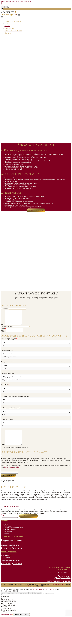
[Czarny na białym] (49, 593)
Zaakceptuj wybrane (9, 516)
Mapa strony (8, 531)
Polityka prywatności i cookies (13, 527)
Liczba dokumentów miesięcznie (11, 408)
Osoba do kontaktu (6, 326)
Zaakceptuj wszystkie (29, 516)
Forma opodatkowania (8, 373)
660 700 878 (6, 548)
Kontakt (6, 533)
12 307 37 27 (18, 564)
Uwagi (3, 444)
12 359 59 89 (18, 548)
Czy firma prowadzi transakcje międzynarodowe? (16, 396)
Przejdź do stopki (26, 1)
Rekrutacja (7, 526)
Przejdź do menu (6, 1)
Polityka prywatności (58, 584)
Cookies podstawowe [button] (10, 506)
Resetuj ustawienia (21, 614)
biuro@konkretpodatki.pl (11, 467)
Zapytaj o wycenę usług (36, 210)
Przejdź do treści (16, 1)
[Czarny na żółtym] (51, 593)
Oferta (6, 524)
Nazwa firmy (5, 308)
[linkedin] (2, 5)
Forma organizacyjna (7, 350)
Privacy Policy (37, 589)
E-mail (3, 329)
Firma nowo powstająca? (9, 339)
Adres (3, 324)
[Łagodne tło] (53, 593)
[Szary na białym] (47, 593)
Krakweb (31, 586)
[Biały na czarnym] (45, 593)
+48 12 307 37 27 (65, 576)
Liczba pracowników (7, 419)
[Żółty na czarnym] (8, 7)
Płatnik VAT (5, 385)
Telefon (3, 331)
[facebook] (1, 5)
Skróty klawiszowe (6, 614)
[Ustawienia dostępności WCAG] (2, 9)
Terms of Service (50, 589)
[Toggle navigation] (19, 15)
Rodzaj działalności (7, 362)
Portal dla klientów (10, 529)
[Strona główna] (1, 3)
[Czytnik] (6, 7)
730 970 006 (6, 564)
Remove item (68, 343)
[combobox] (36, 343)
